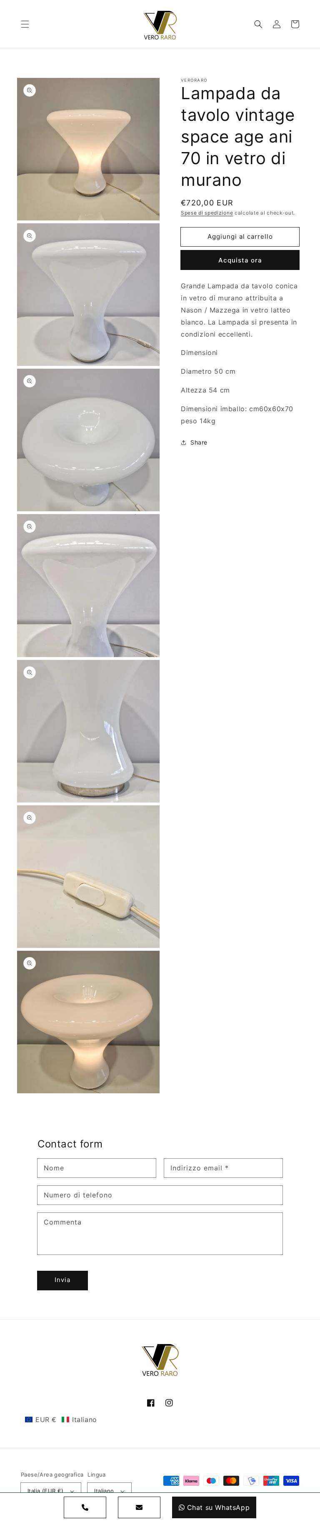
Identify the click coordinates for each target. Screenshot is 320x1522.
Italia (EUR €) (46, 1490)
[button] (25, 24)
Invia (62, 1280)
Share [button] (199, 442)
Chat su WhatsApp (218, 1507)
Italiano (104, 1490)
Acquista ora (240, 260)
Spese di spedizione (207, 213)
